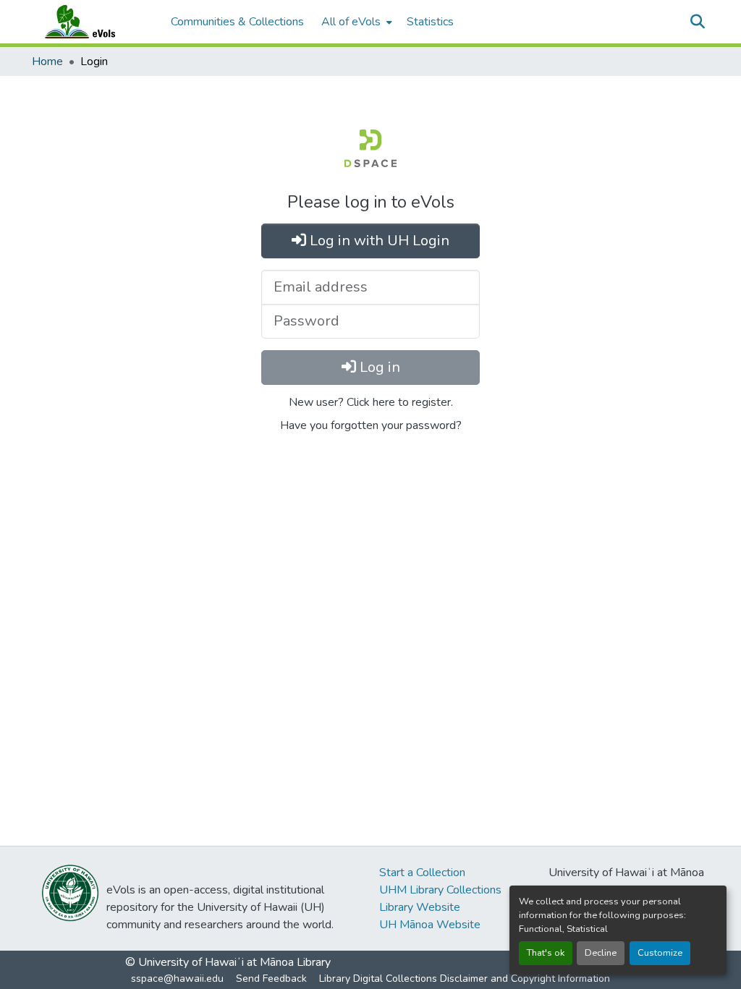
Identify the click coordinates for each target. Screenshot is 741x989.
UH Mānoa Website (429, 925)
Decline (601, 952)
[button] (94, 22)
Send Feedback (271, 978)
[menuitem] (355, 21)
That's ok (545, 952)
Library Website (419, 907)
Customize (660, 952)
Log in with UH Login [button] (377, 240)
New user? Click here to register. (371, 402)
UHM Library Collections (440, 890)
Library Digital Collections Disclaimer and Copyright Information (464, 978)
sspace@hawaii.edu (177, 978)
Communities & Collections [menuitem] (237, 22)
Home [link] (47, 61)
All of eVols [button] (351, 22)
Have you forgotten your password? (371, 425)
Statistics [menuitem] (430, 22)
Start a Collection (422, 872)
